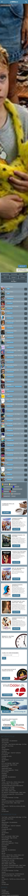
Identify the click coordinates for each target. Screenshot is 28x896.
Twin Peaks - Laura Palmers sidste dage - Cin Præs (14, 744)
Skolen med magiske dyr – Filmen (10, 770)
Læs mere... (6, 512)
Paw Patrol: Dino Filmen (7, 746)
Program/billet (5, 274)
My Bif (3, 778)
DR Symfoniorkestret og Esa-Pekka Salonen (12, 785)
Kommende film (6, 893)
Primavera (4, 773)
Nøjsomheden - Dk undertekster (9, 740)
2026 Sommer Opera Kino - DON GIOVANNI (12, 794)
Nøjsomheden (5, 739)
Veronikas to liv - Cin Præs (8, 787)
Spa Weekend (5, 759)
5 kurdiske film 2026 (7, 756)
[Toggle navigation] (26, 2)
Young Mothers (5, 749)
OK (4, 658)
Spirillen (22, 270)
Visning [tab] (22, 277)
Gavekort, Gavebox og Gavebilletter (10, 895)
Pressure (4, 758)
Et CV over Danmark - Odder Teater (10, 763)
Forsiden (4, 890)
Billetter (16, 529)
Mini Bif (3, 780)
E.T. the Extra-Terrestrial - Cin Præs (10, 797)
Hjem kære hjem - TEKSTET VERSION (11, 753)
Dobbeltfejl (4, 775)
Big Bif (3, 761)
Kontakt (21, 274)
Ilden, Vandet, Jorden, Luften (9, 790)
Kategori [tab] (13, 277)
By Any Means (5, 771)
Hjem (3, 804)
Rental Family (5, 766)
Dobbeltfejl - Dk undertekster (9, 777)
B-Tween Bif (5, 754)
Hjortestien (4, 796)
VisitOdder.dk (7, 694)
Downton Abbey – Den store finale (10, 784)
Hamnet (4, 799)
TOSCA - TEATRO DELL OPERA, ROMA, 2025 (13, 782)
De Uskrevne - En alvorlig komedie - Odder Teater (14, 792)
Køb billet (22, 266)
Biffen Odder (14, 2)
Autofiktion (4, 751)
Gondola (4, 809)
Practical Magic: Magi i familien (9, 765)
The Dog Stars (5, 742)
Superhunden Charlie (7, 768)
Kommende (14, 274)
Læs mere (6, 678)
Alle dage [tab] (13, 281)
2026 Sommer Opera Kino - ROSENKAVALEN (13, 801)
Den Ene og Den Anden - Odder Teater (11, 803)
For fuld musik (5, 811)
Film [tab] (5, 277)
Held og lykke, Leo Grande (8, 789)
